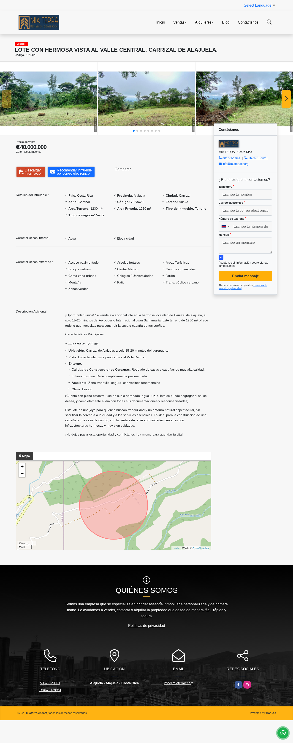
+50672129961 (258, 158)
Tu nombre (226, 187)
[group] (48, 98)
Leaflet (176, 548)
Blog (226, 22)
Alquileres (203, 22)
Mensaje (225, 235)
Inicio (160, 22)
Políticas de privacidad (146, 626)
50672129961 (231, 158)
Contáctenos (248, 22)
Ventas (178, 22)
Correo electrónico (232, 203)
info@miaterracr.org (235, 164)
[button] (134, 131)
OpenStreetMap (201, 548)
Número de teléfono (232, 219)
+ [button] (22, 467)
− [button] (22, 473)
